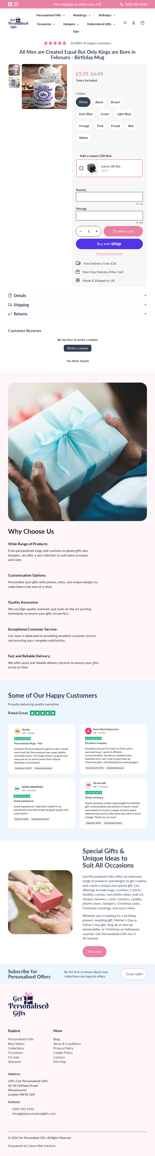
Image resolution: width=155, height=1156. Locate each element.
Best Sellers (16, 1044)
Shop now (94, 951)
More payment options (109, 253)
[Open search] (125, 22)
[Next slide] (63, 86)
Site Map (59, 1061)
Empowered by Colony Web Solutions (32, 1146)
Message (81, 208)
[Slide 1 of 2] (14, 70)
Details (20, 295)
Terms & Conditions (67, 1044)
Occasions (15, 1052)
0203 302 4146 (136, 4)
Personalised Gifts (21, 1039)
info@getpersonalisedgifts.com (34, 1113)
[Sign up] (141, 974)
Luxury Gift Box (110, 166)
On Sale (13, 1057)
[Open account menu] (133, 22)
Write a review (77, 348)
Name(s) (81, 190)
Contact (59, 1057)
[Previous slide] (25, 86)
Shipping (21, 304)
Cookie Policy (63, 1052)
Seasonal (14, 1061)
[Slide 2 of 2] (14, 82)
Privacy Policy (63, 1048)
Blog (56, 1039)
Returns (20, 313)
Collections (16, 1048)
